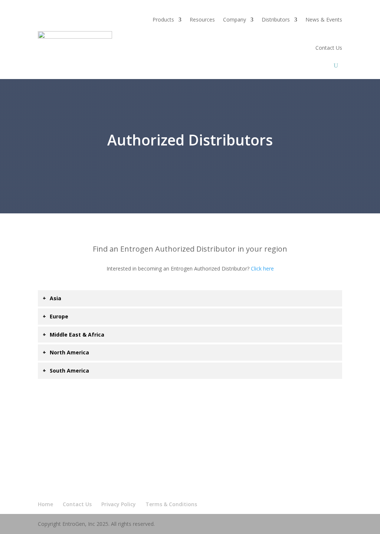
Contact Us (328, 47)
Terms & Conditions (171, 504)
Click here (262, 268)
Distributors (276, 19)
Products (163, 19)
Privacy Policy (118, 504)
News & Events (323, 19)
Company (234, 19)
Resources (202, 19)
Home (45, 504)
